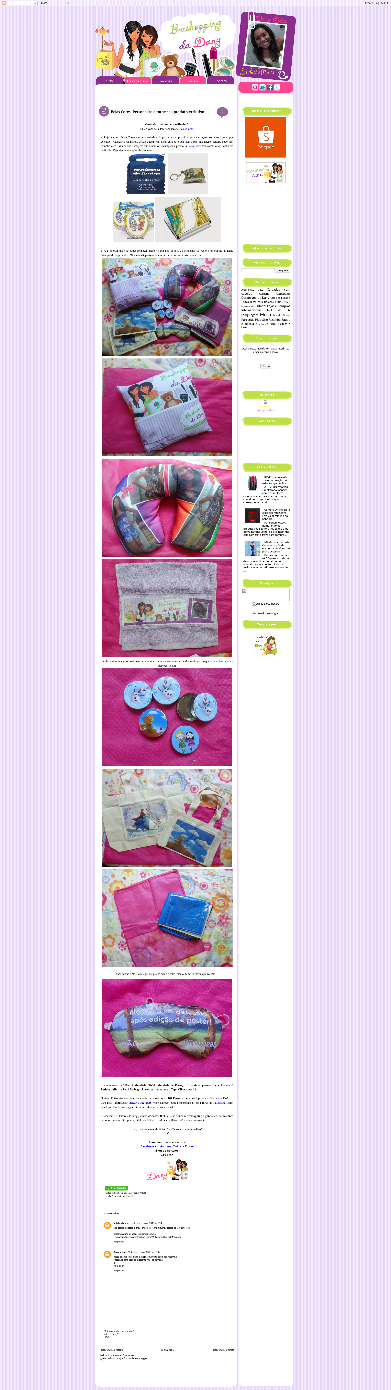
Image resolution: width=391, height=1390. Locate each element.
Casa (260, 289)
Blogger (273, 613)
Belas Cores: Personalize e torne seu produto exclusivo (157, 112)
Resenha (275, 320)
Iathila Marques (121, 1223)
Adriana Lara (120, 1252)
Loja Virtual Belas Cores (119, 137)
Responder (119, 1242)
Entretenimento (248, 306)
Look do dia (278, 310)
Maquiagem (249, 315)
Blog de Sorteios (167, 1150)
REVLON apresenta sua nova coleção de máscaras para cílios (274, 480)
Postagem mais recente (111, 1350)
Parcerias (130, 1196)
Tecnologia (261, 324)
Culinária (264, 293)
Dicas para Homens (262, 302)
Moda (265, 315)
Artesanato (247, 289)
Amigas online (266, 410)
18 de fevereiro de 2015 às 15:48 (147, 1223)
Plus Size (261, 320)
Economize (282, 302)
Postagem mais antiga (223, 1350)
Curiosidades (283, 294)
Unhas (271, 324)
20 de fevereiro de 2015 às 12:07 (143, 1252)
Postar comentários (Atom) (121, 1355)
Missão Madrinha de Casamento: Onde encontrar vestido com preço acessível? (276, 547)
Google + (167, 1154)
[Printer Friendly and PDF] (116, 1190)
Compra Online (118, 1196)
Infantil (261, 306)
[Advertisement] (266, 212)
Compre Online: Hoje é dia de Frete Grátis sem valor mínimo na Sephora (276, 514)
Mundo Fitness (281, 315)
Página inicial (167, 1350)
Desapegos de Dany (255, 298)
